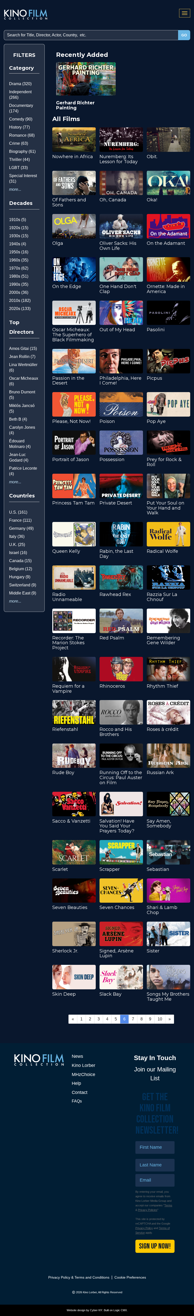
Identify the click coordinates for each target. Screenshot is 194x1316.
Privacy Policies (147, 1209)
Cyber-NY (96, 1310)
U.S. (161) (18, 512)
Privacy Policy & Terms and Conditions (78, 1277)
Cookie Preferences (130, 1277)
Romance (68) (22, 135)
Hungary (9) (19, 577)
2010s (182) (20, 300)
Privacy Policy (144, 1228)
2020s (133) (20, 308)
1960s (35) (18, 260)
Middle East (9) (22, 593)
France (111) (20, 520)
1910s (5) (17, 220)
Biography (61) (22, 151)
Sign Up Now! (155, 1246)
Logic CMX (120, 1310)
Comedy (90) (20, 119)
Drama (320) (20, 84)
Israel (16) (18, 553)
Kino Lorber (83, 1065)
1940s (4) (17, 244)
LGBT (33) (18, 167)
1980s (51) (18, 276)
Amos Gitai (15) (23, 348)
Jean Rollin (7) (22, 356)
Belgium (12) (20, 569)
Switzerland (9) (22, 585)
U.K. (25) (17, 544)
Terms (168, 1205)
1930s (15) (18, 236)
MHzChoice (83, 1074)
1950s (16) (18, 252)
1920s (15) (18, 228)
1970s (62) (18, 268)
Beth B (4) (18, 419)
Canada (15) (20, 561)
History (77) (19, 127)
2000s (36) (18, 292)
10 (160, 1019)
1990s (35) (18, 284)
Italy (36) (17, 536)
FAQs (77, 1101)
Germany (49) (21, 528)
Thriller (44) (19, 159)
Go (184, 35)
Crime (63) (18, 143)
